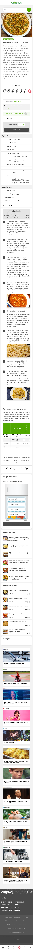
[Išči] (29, 10)
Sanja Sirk (17, 85)
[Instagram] (31, 892)
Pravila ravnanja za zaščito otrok (16, 928)
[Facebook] (5, 91)
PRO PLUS (25, 917)
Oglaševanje (8, 917)
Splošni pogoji (22, 924)
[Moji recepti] (19, 947)
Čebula (21, 106)
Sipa (18, 106)
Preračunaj (16, 129)
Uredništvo (17, 917)
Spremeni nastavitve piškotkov (19, 921)
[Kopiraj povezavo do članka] (21, 91)
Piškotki (7, 921)
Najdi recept (15, 524)
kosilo (15, 101)
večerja (19, 101)
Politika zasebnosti (12, 924)
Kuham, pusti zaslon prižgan (14, 113)
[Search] (3, 947)
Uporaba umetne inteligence (16, 932)
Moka (25, 106)
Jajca (7, 108)
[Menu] (30, 947)
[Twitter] (9, 91)
